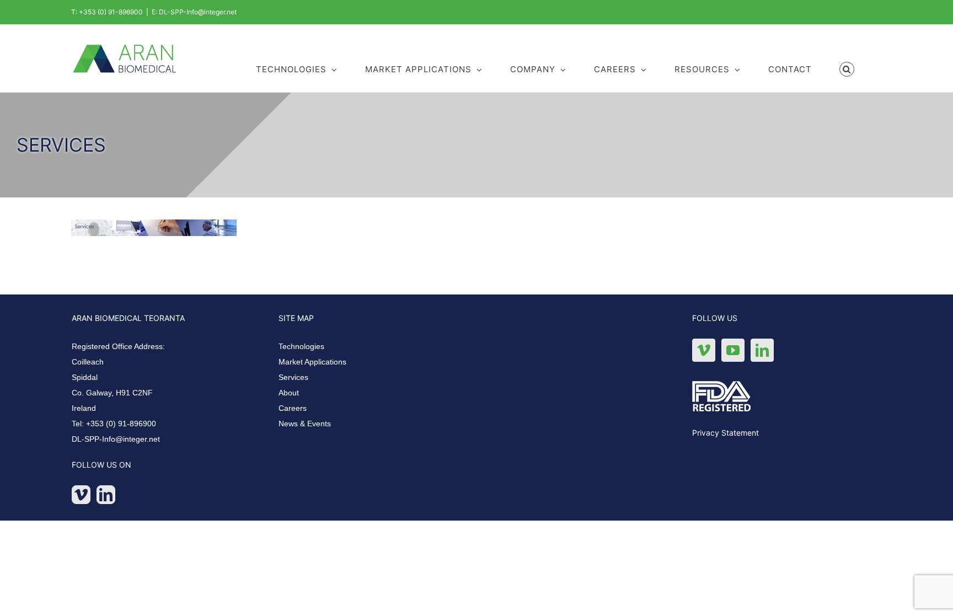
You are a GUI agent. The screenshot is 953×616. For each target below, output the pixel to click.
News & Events (305, 423)
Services (293, 377)
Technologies (301, 346)
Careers (293, 408)
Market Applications (312, 361)
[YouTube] (733, 350)
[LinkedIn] (106, 494)
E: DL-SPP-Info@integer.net (194, 12)
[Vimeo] (81, 494)
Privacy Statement (725, 432)
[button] (847, 68)
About (289, 392)
